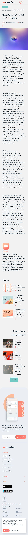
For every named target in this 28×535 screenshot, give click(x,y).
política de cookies (17, 525)
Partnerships (5, 7)
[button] (20, 2)
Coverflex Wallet (7, 456)
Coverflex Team (12, 22)
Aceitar (6, 530)
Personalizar (15, 530)
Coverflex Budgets (7, 470)
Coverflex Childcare (8, 459)
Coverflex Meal (6, 462)
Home (3, 10)
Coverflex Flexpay (7, 467)
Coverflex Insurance (8, 465)
